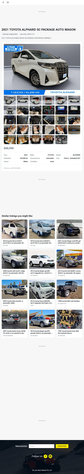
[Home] (42, 465)
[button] (10, 100)
